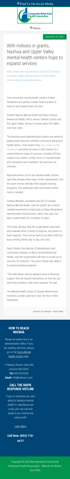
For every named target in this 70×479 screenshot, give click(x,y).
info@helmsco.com (22, 377)
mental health (58, 311)
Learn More (20, 426)
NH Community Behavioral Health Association (35, 15)
